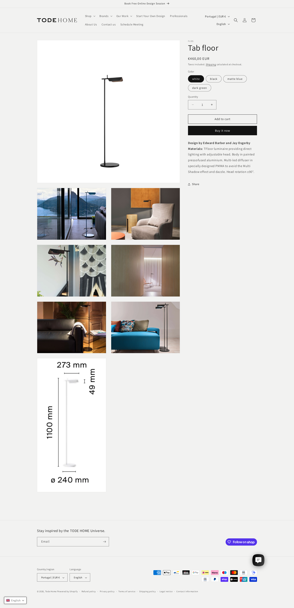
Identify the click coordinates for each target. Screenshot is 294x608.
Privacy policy (107, 591)
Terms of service (126, 591)
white (196, 79)
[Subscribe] (104, 541)
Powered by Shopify (67, 591)
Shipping (211, 64)
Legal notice (166, 591)
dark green (199, 88)
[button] (90, 16)
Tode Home (51, 591)
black (213, 79)
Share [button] (195, 184)
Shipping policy (147, 591)
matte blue (235, 79)
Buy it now (222, 130)
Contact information (187, 591)
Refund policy (89, 591)
